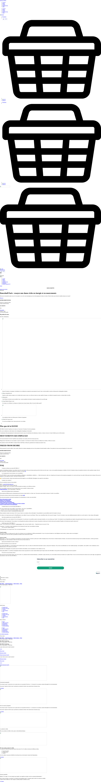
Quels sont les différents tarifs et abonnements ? (10, 491)
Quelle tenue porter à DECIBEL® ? (8, 523)
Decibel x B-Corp (5, 608)
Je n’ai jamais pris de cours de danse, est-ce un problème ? (12, 473)
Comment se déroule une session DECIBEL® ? (10, 468)
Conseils (3, 609)
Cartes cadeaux (5, 610)
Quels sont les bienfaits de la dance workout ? (10, 541)
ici (25, 471)
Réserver (4, 100)
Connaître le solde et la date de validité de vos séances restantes (12, 503)
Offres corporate (5, 622)
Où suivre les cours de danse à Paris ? (9, 552)
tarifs (24, 495)
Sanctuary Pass (5, 5)
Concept (3, 2)
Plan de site (2, 651)
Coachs (3, 4)
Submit (50, 568)
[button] (50, 276)
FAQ (3, 611)
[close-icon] (0, 274)
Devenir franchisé (5, 625)
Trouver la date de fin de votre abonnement (8, 504)
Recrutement (4, 623)
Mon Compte (50, 288)
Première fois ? (5, 607)
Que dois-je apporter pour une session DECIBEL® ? (11, 517)
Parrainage (4, 16)
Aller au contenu (3, 0)
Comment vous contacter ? (7, 480)
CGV (1, 649)
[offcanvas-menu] (1, 272)
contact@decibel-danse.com (8, 484)
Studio (3, 3)
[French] (3, 99)
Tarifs (3, 6)
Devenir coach (5, 624)
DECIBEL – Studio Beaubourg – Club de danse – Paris (11, 637)
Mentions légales (3, 652)
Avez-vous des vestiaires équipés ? (8, 527)
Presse (3, 621)
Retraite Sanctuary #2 (6, 283)
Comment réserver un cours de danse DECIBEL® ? (11, 506)
